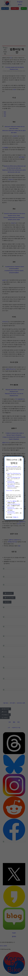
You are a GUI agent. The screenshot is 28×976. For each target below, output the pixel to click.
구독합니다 (15, 517)
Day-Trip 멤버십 (11, 501)
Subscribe (9, 490)
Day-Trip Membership (14, 473)
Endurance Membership (11, 482)
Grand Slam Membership (11, 486)
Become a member (12, 466)
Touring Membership (13, 477)
